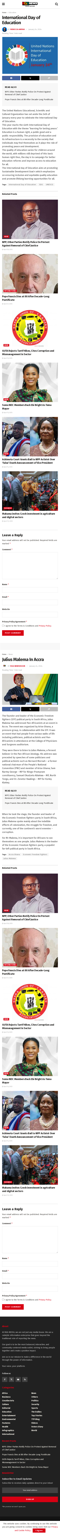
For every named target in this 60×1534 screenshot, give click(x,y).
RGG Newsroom (17, 666)
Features (6, 1423)
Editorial (6, 1408)
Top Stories (36, 1415)
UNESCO (49, 185)
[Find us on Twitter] (11, 1379)
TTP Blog (35, 1419)
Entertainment (8, 1415)
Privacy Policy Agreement (14, 621)
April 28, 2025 (7, 249)
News (6, 236)
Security (35, 1404)
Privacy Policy (45, 626)
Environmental (8, 1419)
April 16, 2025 (7, 358)
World (34, 1430)
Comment (7, 549)
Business (7, 508)
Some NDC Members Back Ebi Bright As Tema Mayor (25, 1467)
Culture (5, 1404)
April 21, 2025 (7, 304)
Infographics (8, 1430)
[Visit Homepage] (30, 4)
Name (5, 584)
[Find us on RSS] (24, 1379)
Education (12, 13)
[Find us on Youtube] (18, 1379)
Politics (35, 1400)
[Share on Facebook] (11, 78)
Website (6, 609)
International (10, 291)
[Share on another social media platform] (49, 78)
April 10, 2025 (8, 521)
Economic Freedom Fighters (35, 855)
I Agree (39, 1530)
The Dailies (36, 1412)
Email (5, 597)
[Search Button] (56, 4)
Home (4, 13)
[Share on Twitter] (30, 78)
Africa (5, 1393)
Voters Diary (37, 1427)
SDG (41, 185)
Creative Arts (8, 1400)
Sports (34, 1408)
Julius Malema (9, 859)
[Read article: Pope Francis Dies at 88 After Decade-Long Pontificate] (30, 273)
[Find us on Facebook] (4, 1379)
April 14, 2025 (7, 467)
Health (5, 1427)
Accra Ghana (14, 855)
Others (34, 1397)
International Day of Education (22, 185)
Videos (34, 1423)
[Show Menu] (3, 4)
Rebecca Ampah (17, 29)
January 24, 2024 (35, 29)
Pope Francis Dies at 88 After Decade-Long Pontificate (29, 99)
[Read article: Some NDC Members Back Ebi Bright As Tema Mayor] (30, 382)
